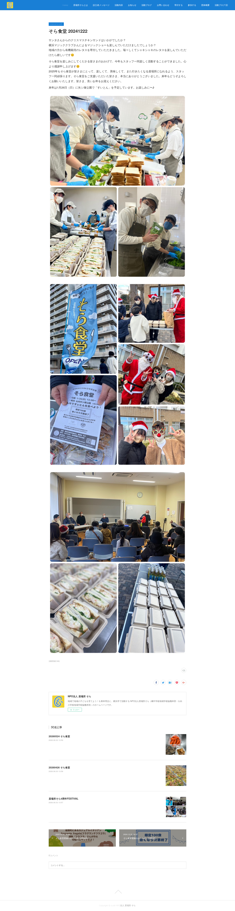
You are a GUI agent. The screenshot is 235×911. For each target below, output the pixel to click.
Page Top (117, 892)
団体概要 (205, 5)
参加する (192, 5)
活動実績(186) (54, 661)
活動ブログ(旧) (221, 5)
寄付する (178, 5)
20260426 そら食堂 (59, 767)
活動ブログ (146, 5)
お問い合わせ (163, 5)
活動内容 (119, 5)
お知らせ (132, 5)
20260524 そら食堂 (59, 736)
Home (65, 5)
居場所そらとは (80, 5)
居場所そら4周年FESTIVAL (63, 798)
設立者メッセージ (101, 5)
